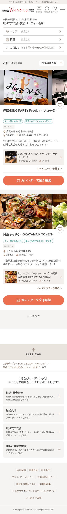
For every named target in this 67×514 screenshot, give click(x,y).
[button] (33, 396)
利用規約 (33, 470)
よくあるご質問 (33, 498)
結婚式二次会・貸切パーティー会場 (20, 367)
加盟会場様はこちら (26, 484)
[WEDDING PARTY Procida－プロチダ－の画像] (33, 87)
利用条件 (45, 470)
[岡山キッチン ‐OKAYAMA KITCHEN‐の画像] (33, 211)
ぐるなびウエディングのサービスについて (33, 491)
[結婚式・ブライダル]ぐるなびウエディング (24, 363)
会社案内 (21, 470)
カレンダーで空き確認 (36, 180)
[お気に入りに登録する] (60, 105)
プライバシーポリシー (23, 477)
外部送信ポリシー (46, 477)
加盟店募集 (45, 484)
